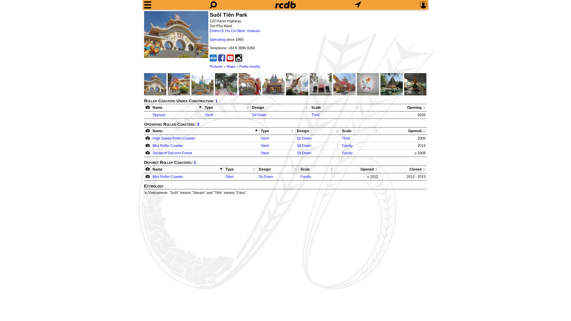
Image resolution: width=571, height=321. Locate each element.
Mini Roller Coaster (168, 146)
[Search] (213, 4)
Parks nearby (249, 66)
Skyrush (159, 115)
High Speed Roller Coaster (174, 138)
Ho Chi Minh (235, 31)
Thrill (315, 115)
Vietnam (253, 31)
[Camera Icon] (148, 138)
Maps (231, 66)
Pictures (216, 66)
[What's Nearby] (357, 4)
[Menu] (147, 4)
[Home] (285, 4)
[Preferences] (423, 4)
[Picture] (176, 34)
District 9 (216, 31)
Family (347, 146)
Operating (217, 39)
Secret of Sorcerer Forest (172, 153)
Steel (209, 115)
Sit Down (259, 115)
